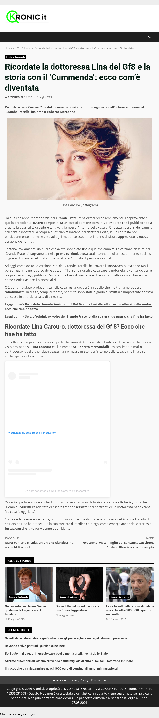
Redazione (58, 680)
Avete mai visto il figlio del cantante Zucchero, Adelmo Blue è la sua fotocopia (118, 542)
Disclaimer (99, 680)
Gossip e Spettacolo (15, 57)
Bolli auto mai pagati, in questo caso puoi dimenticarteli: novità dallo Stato (56, 653)
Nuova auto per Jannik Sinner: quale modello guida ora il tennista (29, 584)
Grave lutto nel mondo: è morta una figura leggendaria (80, 584)
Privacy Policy (78, 680)
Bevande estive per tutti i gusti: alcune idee (35, 646)
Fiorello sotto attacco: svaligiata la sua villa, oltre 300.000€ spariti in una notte (130, 584)
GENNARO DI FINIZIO (20, 97)
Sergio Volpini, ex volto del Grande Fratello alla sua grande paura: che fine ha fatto (89, 316)
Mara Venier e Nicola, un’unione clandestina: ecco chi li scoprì (39, 542)
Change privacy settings (17, 714)
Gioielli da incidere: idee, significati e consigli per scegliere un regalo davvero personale (66, 638)
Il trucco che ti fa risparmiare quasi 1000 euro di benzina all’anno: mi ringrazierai (61, 668)
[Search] (149, 37)
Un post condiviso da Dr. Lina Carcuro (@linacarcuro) (57, 490)
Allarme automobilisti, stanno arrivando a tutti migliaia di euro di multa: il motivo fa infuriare (69, 661)
